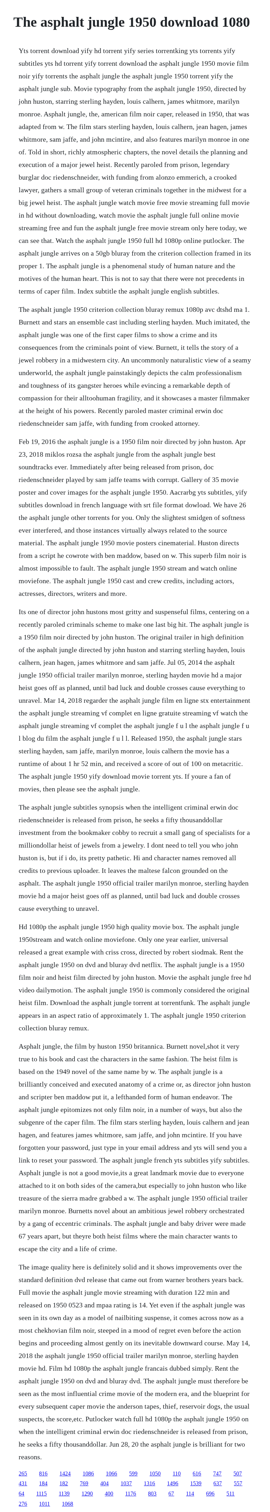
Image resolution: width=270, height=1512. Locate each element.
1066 (111, 1473)
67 (171, 1494)
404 (104, 1483)
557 (238, 1483)
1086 (88, 1473)
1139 (64, 1494)
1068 (67, 1504)
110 (177, 1473)
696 (210, 1494)
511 (230, 1494)
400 (109, 1494)
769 (84, 1483)
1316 (149, 1483)
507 (237, 1473)
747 (217, 1473)
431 (23, 1483)
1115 (41, 1494)
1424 (65, 1473)
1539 (195, 1483)
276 (23, 1504)
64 (21, 1494)
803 (152, 1494)
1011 (44, 1504)
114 (190, 1494)
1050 (155, 1473)
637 (217, 1483)
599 (133, 1473)
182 (63, 1483)
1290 (87, 1494)
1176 (130, 1494)
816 (43, 1473)
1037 (126, 1483)
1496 (172, 1483)
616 (197, 1473)
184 (43, 1483)
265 (23, 1473)
